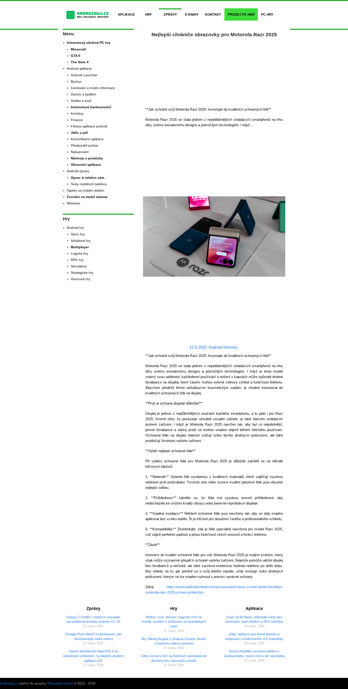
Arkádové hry (81, 241)
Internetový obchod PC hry (88, 43)
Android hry (75, 228)
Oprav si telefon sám (87, 178)
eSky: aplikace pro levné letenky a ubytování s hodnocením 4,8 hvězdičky (254, 636)
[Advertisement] (214, 71)
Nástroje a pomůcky (87, 158)
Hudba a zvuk (81, 101)
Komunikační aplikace (87, 139)
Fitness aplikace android (89, 126)
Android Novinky (223, 347)
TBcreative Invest (60, 683)
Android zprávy (78, 171)
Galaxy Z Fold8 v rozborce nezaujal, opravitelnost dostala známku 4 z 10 (93, 619)
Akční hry (78, 234)
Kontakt (213, 14)
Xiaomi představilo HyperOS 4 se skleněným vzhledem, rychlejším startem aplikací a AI (93, 655)
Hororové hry (80, 279)
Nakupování (80, 152)
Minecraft (78, 49)
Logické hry (79, 253)
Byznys (76, 81)
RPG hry (77, 260)
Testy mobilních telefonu (89, 184)
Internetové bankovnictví (91, 107)
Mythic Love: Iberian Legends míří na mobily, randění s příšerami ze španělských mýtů (174, 621)
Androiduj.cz (9, 683)
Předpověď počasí (84, 145)
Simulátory (79, 266)
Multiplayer (80, 247)
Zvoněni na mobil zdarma (87, 197)
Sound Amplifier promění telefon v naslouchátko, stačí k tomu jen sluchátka (254, 653)
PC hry (267, 14)
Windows (73, 203)
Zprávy (170, 14)
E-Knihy (191, 14)
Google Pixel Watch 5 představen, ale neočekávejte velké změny (93, 636)
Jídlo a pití (79, 133)
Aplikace (126, 14)
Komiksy (77, 113)
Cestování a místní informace (93, 88)
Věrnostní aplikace (86, 165)
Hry (148, 14)
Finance (77, 120)
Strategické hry (82, 273)
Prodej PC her (241, 14)
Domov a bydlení (83, 94)
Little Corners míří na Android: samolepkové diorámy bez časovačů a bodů (174, 658)
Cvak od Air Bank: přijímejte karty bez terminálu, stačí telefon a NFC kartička (254, 619)
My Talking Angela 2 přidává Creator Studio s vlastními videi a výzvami (174, 641)
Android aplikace (79, 68)
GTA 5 (75, 56)
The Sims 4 (80, 62)
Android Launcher (84, 75)
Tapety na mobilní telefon (85, 190)
